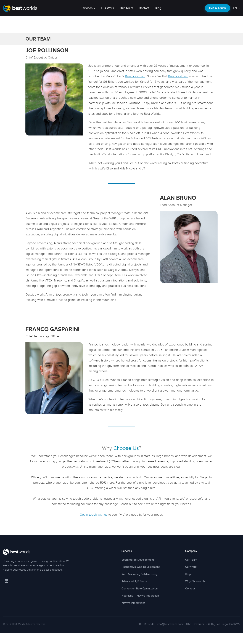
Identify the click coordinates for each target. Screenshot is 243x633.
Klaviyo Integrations (133, 603)
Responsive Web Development (141, 566)
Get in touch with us (94, 514)
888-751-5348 (146, 624)
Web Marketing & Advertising (139, 574)
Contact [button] (144, 8)
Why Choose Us (195, 581)
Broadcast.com (135, 76)
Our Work (107, 8)
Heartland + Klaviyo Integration (140, 595)
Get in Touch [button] (217, 8)
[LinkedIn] (6, 581)
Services (87, 8)
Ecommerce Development (138, 559)
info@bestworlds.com (170, 624)
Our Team (126, 8)
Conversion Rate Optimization (140, 588)
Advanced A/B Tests (134, 581)
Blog (158, 8)
